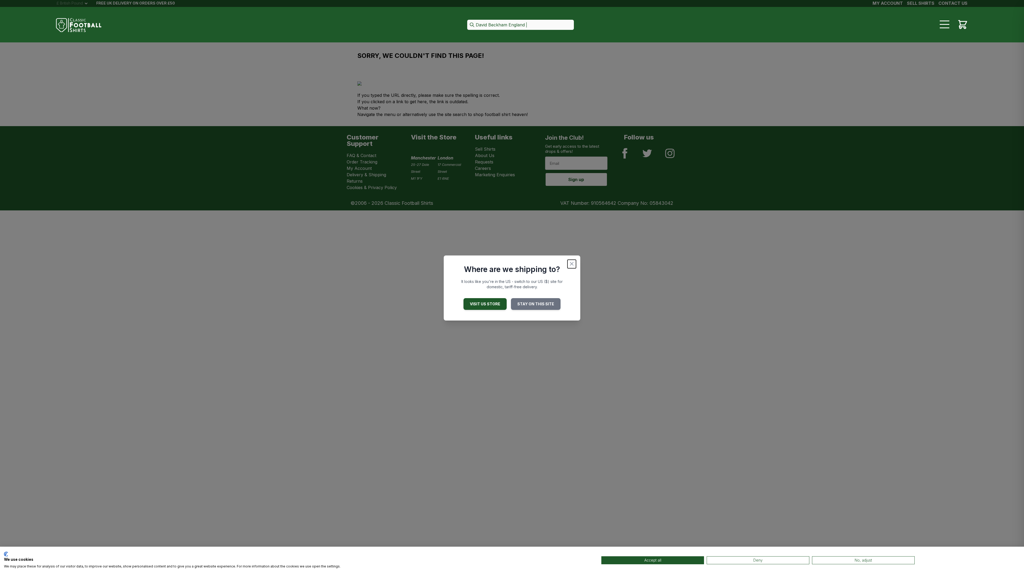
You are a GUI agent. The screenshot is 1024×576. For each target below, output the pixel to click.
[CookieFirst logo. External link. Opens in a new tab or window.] (6, 554)
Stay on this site (535, 304)
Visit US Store (485, 304)
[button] (520, 25)
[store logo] (78, 25)
